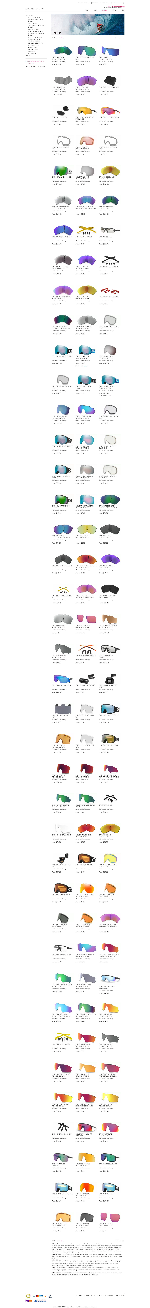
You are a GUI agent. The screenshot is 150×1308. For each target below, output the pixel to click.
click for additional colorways (59, 61)
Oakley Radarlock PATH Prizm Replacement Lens (108, 1075)
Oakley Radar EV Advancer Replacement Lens (85, 955)
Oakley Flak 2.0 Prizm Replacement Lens (106, 208)
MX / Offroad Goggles (35, 37)
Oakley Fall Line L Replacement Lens (82, 148)
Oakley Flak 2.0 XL (105, 237)
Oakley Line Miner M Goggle (109, 745)
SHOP (87, 10)
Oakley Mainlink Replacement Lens (105, 836)
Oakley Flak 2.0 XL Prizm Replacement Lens (60, 267)
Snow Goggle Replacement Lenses (36, 26)
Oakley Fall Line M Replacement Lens (82, 178)
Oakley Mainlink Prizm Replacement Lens (83, 836)
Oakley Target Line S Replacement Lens (83, 1224)
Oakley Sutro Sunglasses (108, 1164)
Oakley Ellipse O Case (59, 117)
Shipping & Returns (89, 1295)
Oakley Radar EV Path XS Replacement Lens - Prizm (61, 1015)
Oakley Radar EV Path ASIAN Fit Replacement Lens (109, 955)
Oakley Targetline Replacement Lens (105, 1224)
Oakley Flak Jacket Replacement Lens (83, 297)
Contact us (79, 1295)
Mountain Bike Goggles (35, 31)
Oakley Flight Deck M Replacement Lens (59, 417)
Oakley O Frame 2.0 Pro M (61, 895)
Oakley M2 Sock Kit (105, 805)
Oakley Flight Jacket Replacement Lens (83, 417)
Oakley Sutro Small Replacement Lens (83, 1165)
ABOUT (95, 10)
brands (28, 55)
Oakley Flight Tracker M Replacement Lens (84, 507)
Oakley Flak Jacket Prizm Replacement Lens (61, 297)
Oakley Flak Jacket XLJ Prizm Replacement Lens (61, 327)
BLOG (123, 10)
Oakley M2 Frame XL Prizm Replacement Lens (61, 806)
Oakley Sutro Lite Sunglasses (58, 1165)
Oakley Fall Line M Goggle (61, 177)
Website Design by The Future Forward (87, 1306)
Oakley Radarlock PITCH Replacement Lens (107, 1105)
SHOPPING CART (104, 3)
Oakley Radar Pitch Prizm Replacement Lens (61, 1075)
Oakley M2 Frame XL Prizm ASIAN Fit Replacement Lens (109, 776)
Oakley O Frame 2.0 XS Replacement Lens (83, 925)
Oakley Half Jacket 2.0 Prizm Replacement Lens (86, 566)
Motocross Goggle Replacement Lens (34, 40)
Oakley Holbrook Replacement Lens (58, 626)
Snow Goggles (32, 23)
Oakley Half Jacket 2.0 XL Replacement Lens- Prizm (85, 596)
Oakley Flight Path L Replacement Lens (83, 447)
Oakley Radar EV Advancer (61, 954)
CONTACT (114, 10)
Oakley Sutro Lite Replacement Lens (105, 1135)
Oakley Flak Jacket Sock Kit (109, 297)
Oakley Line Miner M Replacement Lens (59, 776)
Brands (104, 10)
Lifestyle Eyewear (34, 17)
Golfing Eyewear (33, 45)
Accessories (32, 53)
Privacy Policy (120, 1295)
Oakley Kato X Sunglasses (61, 685)
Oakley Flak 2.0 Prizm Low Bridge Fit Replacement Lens (86, 208)
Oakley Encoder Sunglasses (109, 117)
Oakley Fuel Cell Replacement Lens (105, 537)
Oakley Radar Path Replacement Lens (105, 1045)
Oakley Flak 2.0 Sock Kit (84, 237)
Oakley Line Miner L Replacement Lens (59, 746)
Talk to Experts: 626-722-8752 (33, 10)
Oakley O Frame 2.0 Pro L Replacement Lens (107, 866)
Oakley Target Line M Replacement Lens (59, 1224)
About (99, 1295)
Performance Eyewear (35, 43)
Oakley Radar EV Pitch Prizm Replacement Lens (86, 1015)
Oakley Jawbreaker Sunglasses (106, 656)
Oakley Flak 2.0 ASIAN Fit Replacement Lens (60, 208)
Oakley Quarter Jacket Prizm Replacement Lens (108, 925)
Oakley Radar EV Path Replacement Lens (83, 985)
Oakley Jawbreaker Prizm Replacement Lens (108, 626)
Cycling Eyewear (33, 29)
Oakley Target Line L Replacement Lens (83, 1195)
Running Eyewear (33, 49)
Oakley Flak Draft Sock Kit (109, 267)
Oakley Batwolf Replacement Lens (105, 58)
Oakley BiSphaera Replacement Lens (58, 88)
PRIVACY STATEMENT (108, 1295)
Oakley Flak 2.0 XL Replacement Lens (82, 267)
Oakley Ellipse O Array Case (109, 87)
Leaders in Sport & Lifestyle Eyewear (34, 8)
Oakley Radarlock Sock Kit (61, 1134)
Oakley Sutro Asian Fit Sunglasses (84, 1135)
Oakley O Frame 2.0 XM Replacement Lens (59, 925)
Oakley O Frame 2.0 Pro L (84, 865)
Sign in (81, 3)
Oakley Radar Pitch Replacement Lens (82, 1075)
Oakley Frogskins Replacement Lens (82, 537)
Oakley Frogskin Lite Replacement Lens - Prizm (108, 507)
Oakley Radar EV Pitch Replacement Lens (107, 1015)
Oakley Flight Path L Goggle (62, 446)
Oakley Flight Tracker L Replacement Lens (84, 477)
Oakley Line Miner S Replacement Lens (82, 776)
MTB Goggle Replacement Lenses (36, 34)
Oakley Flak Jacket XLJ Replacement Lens (84, 327)
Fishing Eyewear (33, 47)
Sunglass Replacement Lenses (35, 20)
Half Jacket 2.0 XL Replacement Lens (58, 58)
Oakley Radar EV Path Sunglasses (106, 987)
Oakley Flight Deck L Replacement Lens (106, 357)
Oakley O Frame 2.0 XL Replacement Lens (106, 895)
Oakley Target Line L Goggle (62, 1194)
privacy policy (30, 63)
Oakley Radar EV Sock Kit (61, 1044)
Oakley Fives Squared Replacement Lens (106, 178)
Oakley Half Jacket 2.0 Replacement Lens (107, 566)
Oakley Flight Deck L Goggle (62, 356)
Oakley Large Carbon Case (85, 685)
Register (87, 3)
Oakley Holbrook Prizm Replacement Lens (107, 596)
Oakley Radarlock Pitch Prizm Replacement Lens (84, 1105)
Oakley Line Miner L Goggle (109, 715)
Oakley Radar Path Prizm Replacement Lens (84, 1045)
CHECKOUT (95, 3)
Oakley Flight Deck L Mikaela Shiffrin (83, 357)
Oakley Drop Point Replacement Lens (82, 88)
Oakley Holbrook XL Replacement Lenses (83, 626)
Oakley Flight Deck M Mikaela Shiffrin (106, 387)
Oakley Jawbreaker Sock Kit (86, 655)
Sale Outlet (32, 51)
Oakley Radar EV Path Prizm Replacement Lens (62, 985)
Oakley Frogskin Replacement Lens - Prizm (61, 537)
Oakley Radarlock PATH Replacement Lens (60, 1105)
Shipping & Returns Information (35, 61)
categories (29, 15)
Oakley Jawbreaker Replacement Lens (59, 656)
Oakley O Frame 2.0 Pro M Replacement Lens (84, 895)
